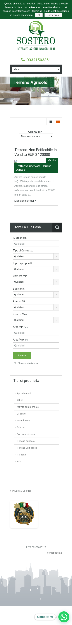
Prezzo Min (19, 301)
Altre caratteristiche (27, 363)
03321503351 (39, 60)
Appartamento (24, 393)
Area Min (20, 326)
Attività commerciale (28, 406)
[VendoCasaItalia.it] (24, 514)
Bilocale (21, 413)
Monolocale (23, 420)
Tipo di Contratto (23, 250)
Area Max (21, 339)
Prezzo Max (20, 314)
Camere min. (20, 275)
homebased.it (54, 552)
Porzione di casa (26, 434)
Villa (19, 461)
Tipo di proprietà (22, 263)
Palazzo (21, 427)
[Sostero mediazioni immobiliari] (36, 37)
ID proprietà (20, 237)
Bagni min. (19, 288)
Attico (20, 400)
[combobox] (36, 256)
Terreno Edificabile (27, 447)
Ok (38, 15)
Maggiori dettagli (24, 200)
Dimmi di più (53, 15)
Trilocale (21, 454)
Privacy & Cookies (21, 490)
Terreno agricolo (26, 441)
